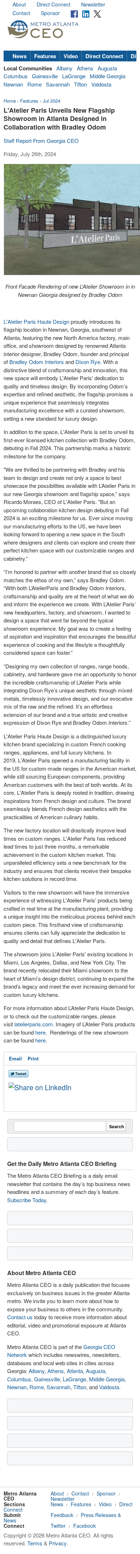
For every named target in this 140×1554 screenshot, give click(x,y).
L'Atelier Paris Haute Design (36, 321)
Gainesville (45, 76)
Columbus (16, 76)
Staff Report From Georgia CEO (41, 140)
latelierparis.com (33, 1024)
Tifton (80, 84)
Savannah (58, 84)
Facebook (84, 1525)
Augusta (107, 68)
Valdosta (101, 84)
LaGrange (73, 76)
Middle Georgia (107, 76)
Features (45, 56)
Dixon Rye (87, 361)
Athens (85, 68)
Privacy (57, 1543)
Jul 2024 (51, 100)
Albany (64, 68)
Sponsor (50, 13)
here (40, 1040)
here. (41, 1032)
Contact (21, 13)
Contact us (20, 1317)
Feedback (62, 1514)
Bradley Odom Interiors (36, 361)
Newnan (13, 84)
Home (10, 100)
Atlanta (75, 1371)
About (19, 4)
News (20, 56)
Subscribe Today (26, 1200)
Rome (34, 84)
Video (71, 56)
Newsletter (93, 4)
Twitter (58, 1525)
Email (15, 1058)
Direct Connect (53, 4)
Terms (34, 1543)
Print (33, 1058)
